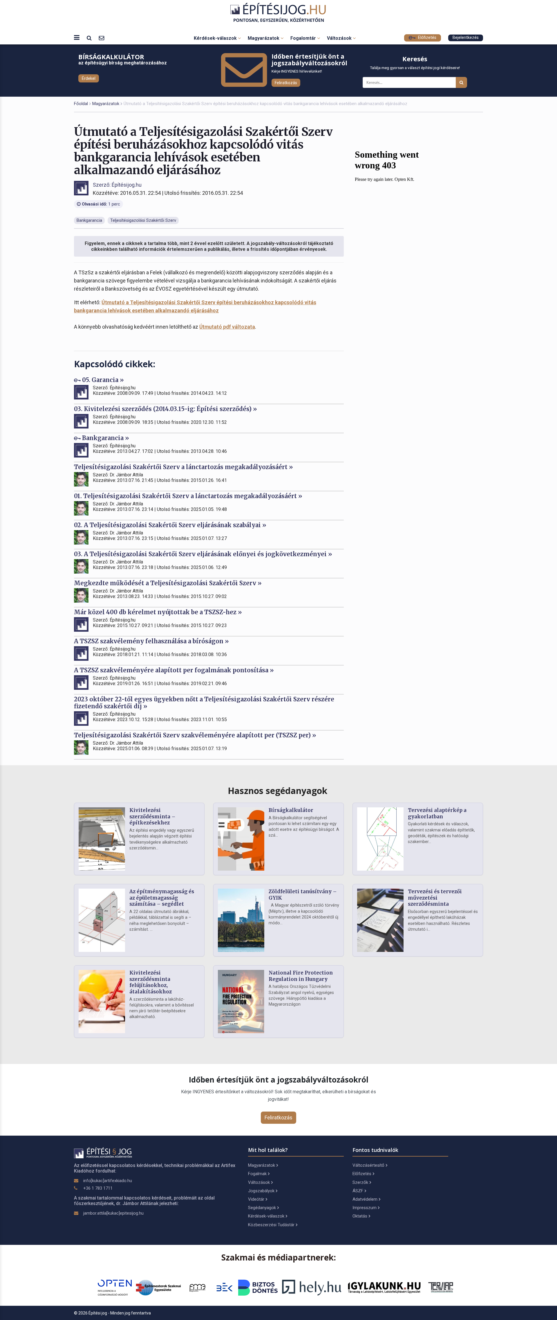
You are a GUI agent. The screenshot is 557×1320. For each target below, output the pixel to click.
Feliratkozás (286, 82)
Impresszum (364, 1207)
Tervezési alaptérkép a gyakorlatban (437, 813)
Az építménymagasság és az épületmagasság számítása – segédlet (161, 897)
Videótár (256, 1199)
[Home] (278, 12)
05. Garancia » (102, 379)
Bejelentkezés (466, 37)
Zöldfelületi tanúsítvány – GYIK (303, 894)
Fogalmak (257, 1173)
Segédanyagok (262, 1207)
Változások (340, 38)
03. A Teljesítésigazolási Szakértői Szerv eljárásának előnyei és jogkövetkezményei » (203, 554)
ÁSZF (357, 1190)
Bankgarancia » (105, 438)
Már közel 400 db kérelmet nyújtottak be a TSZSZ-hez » (158, 612)
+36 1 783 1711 (98, 1188)
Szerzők (360, 1182)
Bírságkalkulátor (291, 810)
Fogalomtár (303, 38)
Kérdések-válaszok (216, 38)
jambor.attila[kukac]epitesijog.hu (113, 1213)
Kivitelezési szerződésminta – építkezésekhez (152, 816)
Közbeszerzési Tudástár (271, 1224)
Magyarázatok (264, 38)
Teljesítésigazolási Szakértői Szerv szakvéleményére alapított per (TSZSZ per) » (195, 735)
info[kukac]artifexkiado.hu (107, 1180)
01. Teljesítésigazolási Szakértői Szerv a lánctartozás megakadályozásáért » (188, 496)
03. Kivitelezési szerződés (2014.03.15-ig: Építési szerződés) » (165, 409)
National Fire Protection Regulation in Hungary (301, 976)
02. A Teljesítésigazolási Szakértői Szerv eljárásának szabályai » (170, 525)
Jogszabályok (261, 1190)
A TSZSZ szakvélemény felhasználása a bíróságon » (151, 641)
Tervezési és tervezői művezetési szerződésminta (435, 897)
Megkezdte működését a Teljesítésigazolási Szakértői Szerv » (168, 583)
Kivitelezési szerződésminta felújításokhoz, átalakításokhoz (150, 982)
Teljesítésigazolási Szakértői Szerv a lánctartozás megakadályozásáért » (183, 467)
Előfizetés (426, 37)
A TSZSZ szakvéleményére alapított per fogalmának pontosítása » (174, 670)
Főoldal (81, 103)
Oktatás (359, 1216)
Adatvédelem (364, 1199)
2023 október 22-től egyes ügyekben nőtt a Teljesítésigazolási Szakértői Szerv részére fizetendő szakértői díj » (204, 703)
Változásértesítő (368, 1165)
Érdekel (88, 78)
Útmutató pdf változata (227, 327)
